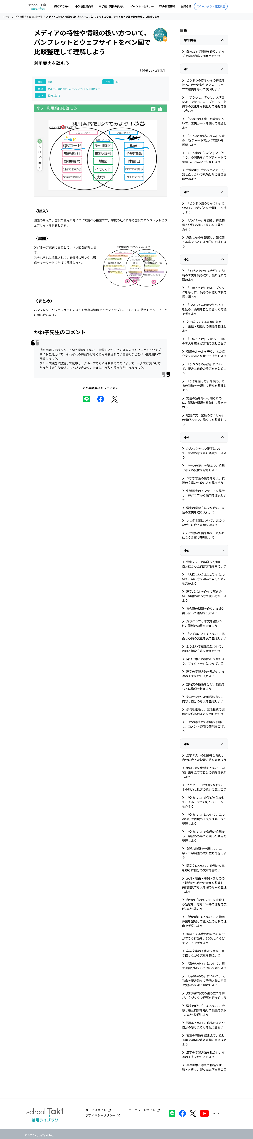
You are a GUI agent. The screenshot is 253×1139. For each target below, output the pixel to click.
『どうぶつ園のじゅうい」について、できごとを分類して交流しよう (204, 207)
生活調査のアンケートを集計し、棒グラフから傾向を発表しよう (204, 495)
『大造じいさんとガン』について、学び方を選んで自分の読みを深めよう (204, 579)
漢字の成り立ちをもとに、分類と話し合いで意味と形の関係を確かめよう (204, 174)
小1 (186, 69)
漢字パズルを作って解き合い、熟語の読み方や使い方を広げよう (204, 596)
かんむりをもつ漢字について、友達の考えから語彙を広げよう (204, 453)
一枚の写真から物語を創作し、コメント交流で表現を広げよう (204, 726)
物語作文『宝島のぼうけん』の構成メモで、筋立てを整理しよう (204, 419)
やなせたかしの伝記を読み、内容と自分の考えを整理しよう (203, 698)
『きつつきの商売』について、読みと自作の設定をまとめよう (204, 368)
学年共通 (190, 40)
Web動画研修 (167, 6)
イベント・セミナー (142, 6)
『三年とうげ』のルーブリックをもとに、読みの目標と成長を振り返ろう (204, 292)
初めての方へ (62, 6)
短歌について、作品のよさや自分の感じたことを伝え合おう (203, 1024)
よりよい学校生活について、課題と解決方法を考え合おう (203, 648)
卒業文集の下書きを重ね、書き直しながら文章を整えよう (203, 953)
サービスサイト (97, 1110)
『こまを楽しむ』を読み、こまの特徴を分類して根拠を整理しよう (204, 385)
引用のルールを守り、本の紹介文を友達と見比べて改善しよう (204, 353)
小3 (186, 259)
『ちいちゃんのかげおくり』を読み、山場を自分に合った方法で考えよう (204, 309)
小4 (186, 437)
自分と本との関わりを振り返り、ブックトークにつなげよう (203, 661)
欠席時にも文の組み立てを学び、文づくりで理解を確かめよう (204, 995)
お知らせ (186, 6)
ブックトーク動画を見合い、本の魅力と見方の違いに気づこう (204, 787)
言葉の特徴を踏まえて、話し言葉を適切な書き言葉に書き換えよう (204, 1039)
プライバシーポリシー (101, 1115)
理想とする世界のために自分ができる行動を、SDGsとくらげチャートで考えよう (203, 938)
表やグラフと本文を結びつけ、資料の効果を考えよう (202, 623)
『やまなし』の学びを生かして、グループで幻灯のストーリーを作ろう (204, 802)
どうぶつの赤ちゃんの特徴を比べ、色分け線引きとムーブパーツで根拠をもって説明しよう (204, 84)
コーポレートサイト (143, 1110)
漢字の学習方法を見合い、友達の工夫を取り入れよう (203, 510)
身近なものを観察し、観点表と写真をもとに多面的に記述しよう (204, 241)
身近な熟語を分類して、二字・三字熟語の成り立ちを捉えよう (204, 853)
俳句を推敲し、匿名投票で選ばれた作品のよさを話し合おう (203, 711)
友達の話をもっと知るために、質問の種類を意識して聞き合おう (204, 402)
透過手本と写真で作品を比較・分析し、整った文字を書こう (204, 1067)
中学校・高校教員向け (112, 6)
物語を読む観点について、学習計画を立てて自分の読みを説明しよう (204, 772)
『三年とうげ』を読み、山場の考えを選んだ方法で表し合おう (204, 341)
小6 (186, 744)
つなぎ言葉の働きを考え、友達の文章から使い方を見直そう (203, 480)
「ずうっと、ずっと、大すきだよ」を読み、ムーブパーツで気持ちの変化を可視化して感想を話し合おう (204, 104)
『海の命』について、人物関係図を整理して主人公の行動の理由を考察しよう (204, 921)
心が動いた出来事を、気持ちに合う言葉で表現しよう (203, 535)
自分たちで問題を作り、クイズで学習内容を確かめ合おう (203, 53)
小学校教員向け (84, 6)
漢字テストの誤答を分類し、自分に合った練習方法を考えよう (204, 564)
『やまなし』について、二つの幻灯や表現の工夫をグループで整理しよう (204, 819)
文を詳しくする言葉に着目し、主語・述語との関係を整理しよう (204, 326)
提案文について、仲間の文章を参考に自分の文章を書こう (203, 867)
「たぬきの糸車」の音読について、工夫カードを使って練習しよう (204, 123)
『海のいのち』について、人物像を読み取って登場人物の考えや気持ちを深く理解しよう (204, 980)
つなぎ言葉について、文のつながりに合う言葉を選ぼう (203, 522)
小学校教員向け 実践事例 (28, 16)
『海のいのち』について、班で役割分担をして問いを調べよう (204, 965)
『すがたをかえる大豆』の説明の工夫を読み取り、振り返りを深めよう (204, 275)
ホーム (6, 16)
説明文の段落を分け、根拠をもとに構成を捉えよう (203, 686)
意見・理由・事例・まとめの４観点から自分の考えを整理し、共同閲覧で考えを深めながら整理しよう (204, 885)
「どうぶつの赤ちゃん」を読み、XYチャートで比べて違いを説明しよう (203, 140)
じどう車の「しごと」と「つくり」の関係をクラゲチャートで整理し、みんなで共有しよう (204, 157)
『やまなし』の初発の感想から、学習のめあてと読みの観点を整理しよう (204, 836)
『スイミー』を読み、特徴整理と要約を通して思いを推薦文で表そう (204, 224)
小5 (186, 550)
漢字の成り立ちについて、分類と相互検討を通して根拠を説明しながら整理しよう (204, 1010)
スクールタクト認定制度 (211, 6)
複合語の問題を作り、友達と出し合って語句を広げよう (203, 610)
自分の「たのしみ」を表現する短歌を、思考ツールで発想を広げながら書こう (204, 904)
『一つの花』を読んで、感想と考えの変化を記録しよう (203, 467)
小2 (186, 192)
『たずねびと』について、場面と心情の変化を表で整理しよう (204, 635)
